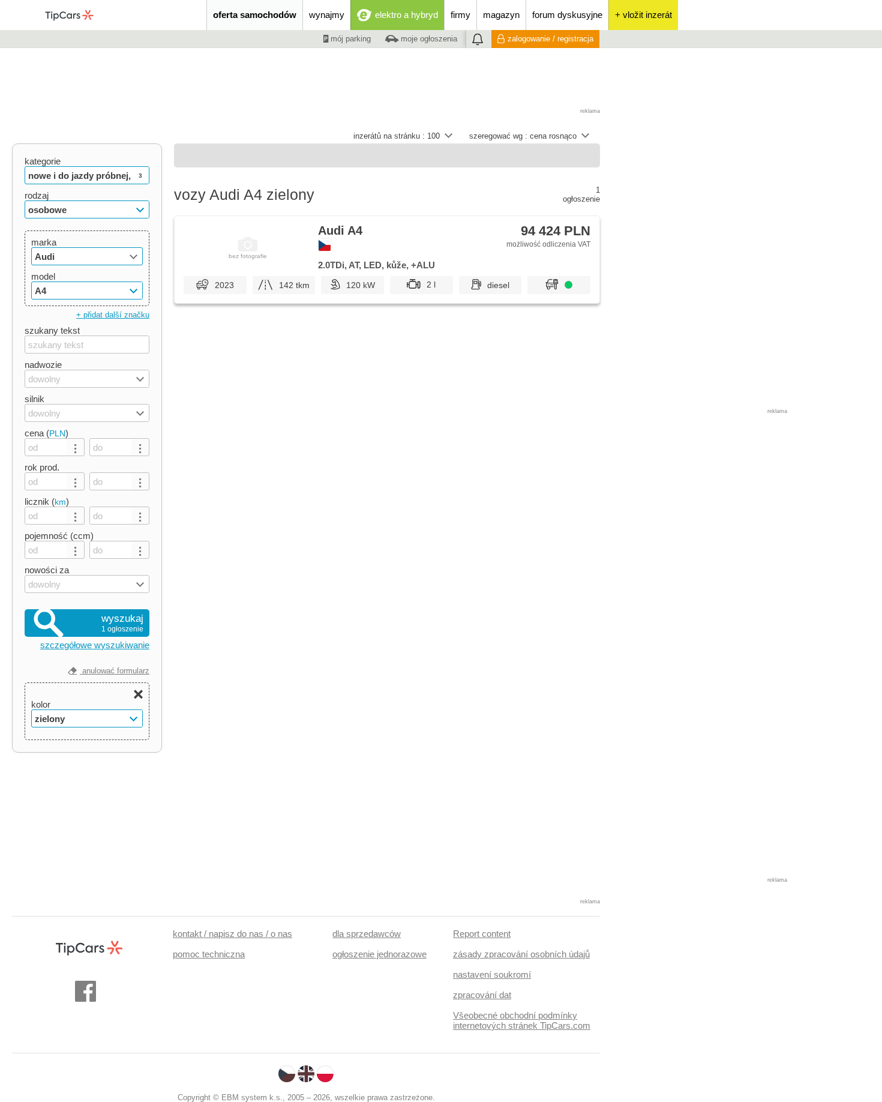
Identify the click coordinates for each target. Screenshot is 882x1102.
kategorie (43, 161)
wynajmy (326, 15)
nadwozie (43, 365)
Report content (482, 934)
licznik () (47, 501)
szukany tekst (52, 330)
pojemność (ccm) (59, 536)
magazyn (501, 15)
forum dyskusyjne (567, 15)
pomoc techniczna (209, 954)
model (43, 276)
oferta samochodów (254, 15)
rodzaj (37, 195)
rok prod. (42, 467)
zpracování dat (482, 995)
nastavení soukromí (492, 974)
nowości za (47, 570)
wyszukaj (122, 623)
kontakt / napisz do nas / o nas (232, 934)
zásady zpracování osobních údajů (521, 954)
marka (43, 242)
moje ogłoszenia (427, 38)
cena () (46, 433)
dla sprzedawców (366, 934)
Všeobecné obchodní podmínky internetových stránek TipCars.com (521, 1020)
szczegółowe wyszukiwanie (94, 645)
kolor (40, 704)
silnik (34, 399)
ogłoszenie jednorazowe (379, 954)
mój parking (349, 38)
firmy (460, 15)
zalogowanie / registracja (550, 38)
